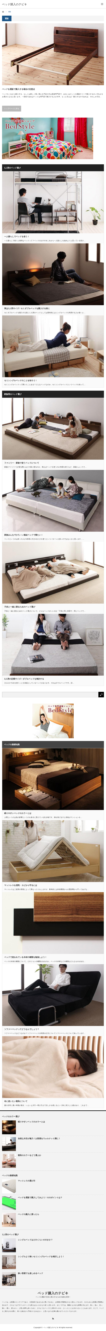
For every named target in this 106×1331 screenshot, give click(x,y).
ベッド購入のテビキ (14, 4)
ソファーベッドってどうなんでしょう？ (21, 1029)
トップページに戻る (11, 109)
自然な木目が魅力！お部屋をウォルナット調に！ (39, 1138)
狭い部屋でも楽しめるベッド (30, 1273)
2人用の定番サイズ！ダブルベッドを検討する (24, 679)
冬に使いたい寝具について (15, 1101)
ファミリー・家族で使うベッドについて (21, 463)
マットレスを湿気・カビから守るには (20, 885)
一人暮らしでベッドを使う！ (16, 236)
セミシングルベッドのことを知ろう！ (20, 380)
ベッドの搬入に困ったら (28, 1214)
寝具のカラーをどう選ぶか (29, 1155)
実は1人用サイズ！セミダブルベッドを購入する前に (27, 308)
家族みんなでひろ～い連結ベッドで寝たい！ (23, 535)
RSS (53, 1318)
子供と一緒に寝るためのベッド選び (19, 607)
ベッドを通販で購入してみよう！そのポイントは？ (40, 1197)
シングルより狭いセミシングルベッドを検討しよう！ (41, 1256)
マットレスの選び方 (26, 1181)
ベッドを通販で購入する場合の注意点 (18, 89)
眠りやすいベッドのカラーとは (17, 813)
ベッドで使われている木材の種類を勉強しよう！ (25, 957)
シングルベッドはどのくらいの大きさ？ (35, 1240)
